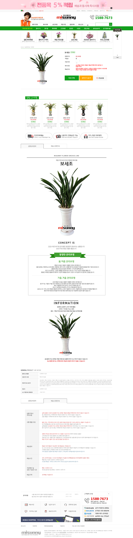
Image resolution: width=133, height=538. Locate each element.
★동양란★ (27, 47)
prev (31, 15)
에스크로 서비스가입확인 (78, 526)
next (33, 15)
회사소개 (23, 526)
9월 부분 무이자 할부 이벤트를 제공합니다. (42, 496)
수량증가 (76, 62)
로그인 (78, 10)
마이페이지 (89, 10)
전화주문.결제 (72, 504)
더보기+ (76, 494)
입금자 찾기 (52, 504)
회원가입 (84, 10)
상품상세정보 (32, 146)
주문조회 (96, 10)
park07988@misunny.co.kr (65, 534)
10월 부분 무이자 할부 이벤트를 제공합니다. (43, 494)
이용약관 (35, 526)
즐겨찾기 (110, 10)
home (22, 47)
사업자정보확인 (62, 532)
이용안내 (62, 526)
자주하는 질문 (33, 511)
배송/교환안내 (55, 146)
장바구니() (102, 10)
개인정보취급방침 (48, 526)
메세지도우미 (52, 511)
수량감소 (76, 63)
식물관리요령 (72, 511)
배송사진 (31, 504)
